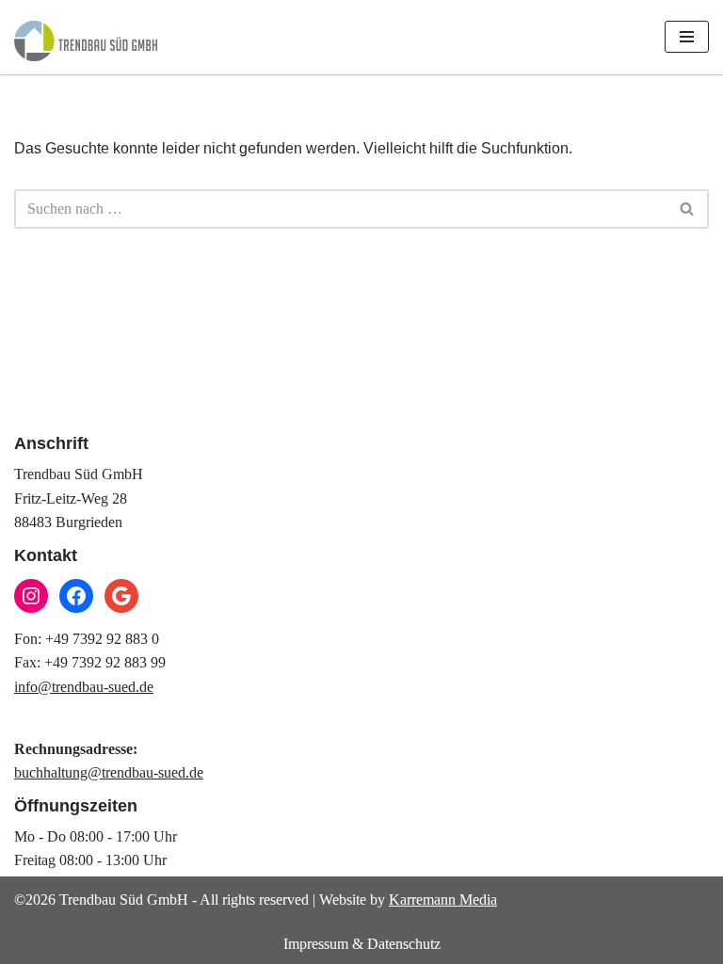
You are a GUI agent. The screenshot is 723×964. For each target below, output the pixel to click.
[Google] (121, 596)
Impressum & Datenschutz (362, 944)
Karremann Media (443, 900)
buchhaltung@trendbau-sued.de (108, 772)
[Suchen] (688, 209)
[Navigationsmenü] (687, 37)
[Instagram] (31, 596)
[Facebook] (76, 596)
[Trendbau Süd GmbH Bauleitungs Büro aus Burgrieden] (85, 41)
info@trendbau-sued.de (83, 687)
